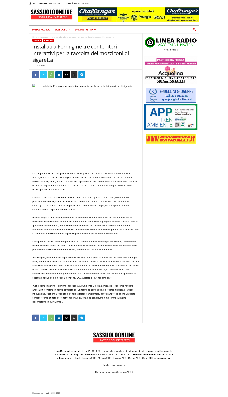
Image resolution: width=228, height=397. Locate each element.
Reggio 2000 (134, 358)
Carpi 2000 (147, 358)
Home (34, 37)
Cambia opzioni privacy (114, 365)
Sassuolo (61, 29)
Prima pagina (41, 29)
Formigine (48, 40)
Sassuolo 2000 (89, 358)
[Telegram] (81, 74)
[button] (194, 29)
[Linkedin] (58, 74)
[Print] (74, 74)
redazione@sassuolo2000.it (119, 372)
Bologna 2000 (119, 358)
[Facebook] (35, 74)
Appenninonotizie (162, 358)
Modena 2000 (104, 358)
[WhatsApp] (51, 74)
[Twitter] (43, 74)
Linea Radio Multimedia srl (67, 351)
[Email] (66, 74)
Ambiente (44, 37)
